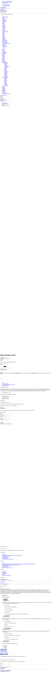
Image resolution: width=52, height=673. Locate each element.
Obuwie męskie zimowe (6, 43)
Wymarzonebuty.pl (4, 656)
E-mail (1, 663)
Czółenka (3, 19)
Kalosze (3, 22)
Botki (3, 18)
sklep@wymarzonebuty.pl (4, 583)
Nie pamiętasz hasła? (3, 667)
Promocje (3, 554)
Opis (3, 382)
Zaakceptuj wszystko (3, 650)
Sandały (3, 27)
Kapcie (3, 23)
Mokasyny (4, 61)
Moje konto (4, 572)
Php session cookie (9, 608)
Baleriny (3, 17)
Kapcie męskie (4, 41)
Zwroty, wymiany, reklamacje (7, 1)
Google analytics (8, 621)
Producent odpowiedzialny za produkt (8, 384)
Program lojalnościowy (6, 4)
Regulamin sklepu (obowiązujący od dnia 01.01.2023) (11, 564)
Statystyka (5, 646)
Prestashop (7, 605)
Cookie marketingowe (7, 628)
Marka (1, 400)
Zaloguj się (2, 668)
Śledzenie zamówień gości (6, 575)
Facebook (7, 637)
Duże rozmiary (4, 20)
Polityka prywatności (5, 565)
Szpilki (3, 29)
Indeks (1, 357)
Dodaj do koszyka (3, 369)
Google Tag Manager (9, 633)
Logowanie (4, 571)
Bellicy (4, 400)
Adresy (3, 574)
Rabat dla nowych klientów (6, 2)
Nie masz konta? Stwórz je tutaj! (5, 670)
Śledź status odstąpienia (4, 652)
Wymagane (5, 599)
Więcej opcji (6, 598)
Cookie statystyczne (7, 615)
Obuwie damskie (5, 62)
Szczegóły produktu (5, 383)
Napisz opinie (3, 408)
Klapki (3, 24)
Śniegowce (4, 30)
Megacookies (8, 612)
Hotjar (7, 624)
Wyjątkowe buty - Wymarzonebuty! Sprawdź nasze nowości (12, 555)
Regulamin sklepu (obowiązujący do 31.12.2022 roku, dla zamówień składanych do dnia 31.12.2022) (18, 563)
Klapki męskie (4, 42)
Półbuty (3, 26)
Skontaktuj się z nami (5, 5)
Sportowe (4, 28)
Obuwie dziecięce (5, 77)
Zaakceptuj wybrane (3, 649)
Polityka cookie (4, 595)
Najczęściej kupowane (6, 556)
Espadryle (4, 21)
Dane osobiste (4, 573)
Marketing (5, 647)
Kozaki (3, 25)
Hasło (1, 665)
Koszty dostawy (5, 3)
